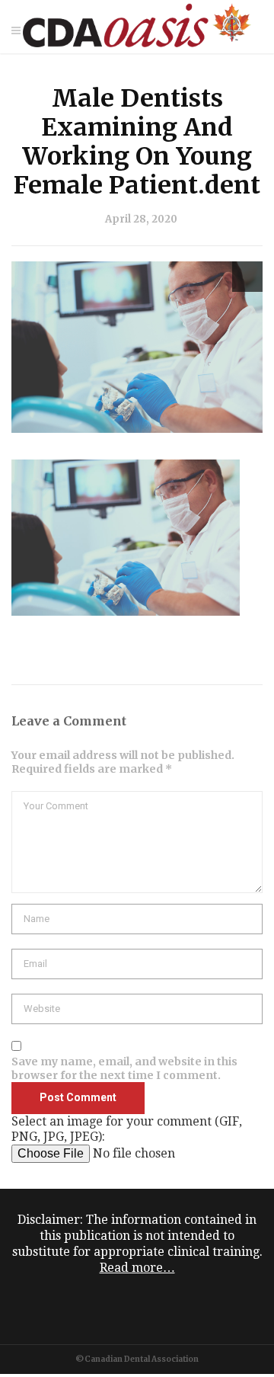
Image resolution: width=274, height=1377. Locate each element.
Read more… (137, 1267)
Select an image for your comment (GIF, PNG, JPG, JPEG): (126, 1129)
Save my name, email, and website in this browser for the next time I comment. (124, 1068)
